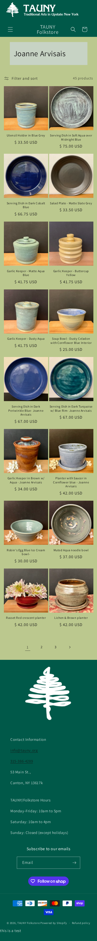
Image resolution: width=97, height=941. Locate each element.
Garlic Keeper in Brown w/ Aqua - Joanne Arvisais (26, 480)
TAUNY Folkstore (28, 923)
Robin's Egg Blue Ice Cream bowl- (26, 552)
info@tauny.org (24, 750)
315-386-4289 (21, 761)
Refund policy (81, 923)
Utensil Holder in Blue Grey (26, 135)
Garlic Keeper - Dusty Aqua (26, 338)
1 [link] (28, 647)
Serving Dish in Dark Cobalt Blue (26, 205)
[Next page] (69, 647)
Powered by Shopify (53, 923)
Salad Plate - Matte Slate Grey (71, 203)
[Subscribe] (74, 863)
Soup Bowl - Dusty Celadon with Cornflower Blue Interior (71, 341)
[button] (10, 29)
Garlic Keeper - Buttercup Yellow (71, 273)
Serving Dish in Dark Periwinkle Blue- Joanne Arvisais (25, 410)
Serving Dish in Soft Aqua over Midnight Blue (71, 137)
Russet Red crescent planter (26, 618)
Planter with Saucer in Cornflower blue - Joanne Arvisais (71, 482)
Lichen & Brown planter (71, 618)
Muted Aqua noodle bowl (71, 550)
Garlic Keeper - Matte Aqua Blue (26, 273)
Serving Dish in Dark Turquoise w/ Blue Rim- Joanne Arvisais (71, 408)
